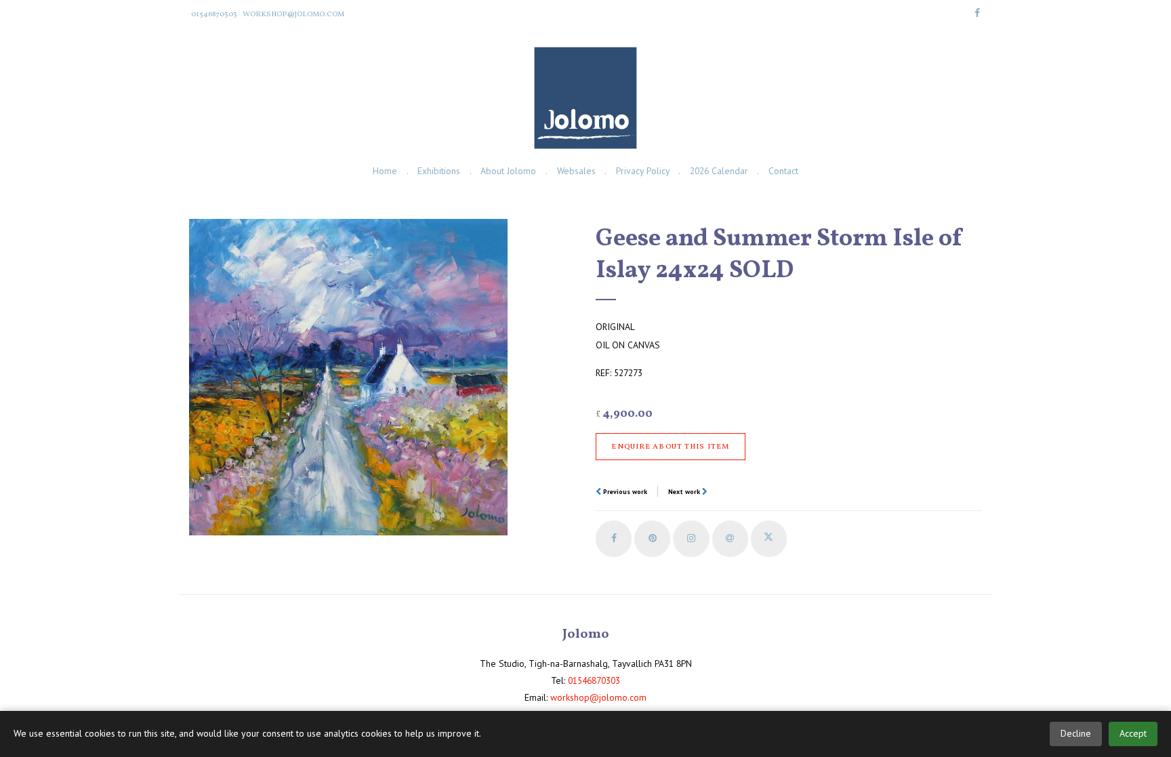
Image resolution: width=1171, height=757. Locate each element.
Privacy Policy (643, 171)
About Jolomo (508, 171)
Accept (1133, 733)
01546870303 (214, 14)
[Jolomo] (585, 98)
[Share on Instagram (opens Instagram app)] (691, 538)
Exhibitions (438, 171)
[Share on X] (769, 538)
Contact (783, 171)
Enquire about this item (670, 446)
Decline (1076, 733)
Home (385, 171)
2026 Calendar (719, 171)
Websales (576, 171)
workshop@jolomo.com (293, 14)
